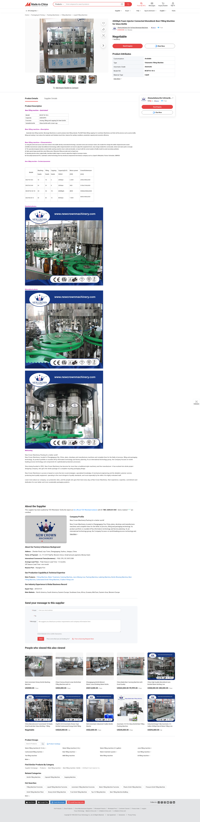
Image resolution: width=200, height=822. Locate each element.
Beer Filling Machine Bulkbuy (119, 792)
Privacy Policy (132, 815)
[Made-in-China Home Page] (36, 4)
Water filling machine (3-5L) (71, 748)
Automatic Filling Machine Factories (83, 787)
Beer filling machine (68, 752)
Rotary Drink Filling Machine (57, 792)
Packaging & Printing (38, 15)
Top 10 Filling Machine (98, 792)
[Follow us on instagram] (165, 802)
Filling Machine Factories (35, 787)
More (27, 796)
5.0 (150, 101)
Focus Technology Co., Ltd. (85, 815)
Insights (144, 808)
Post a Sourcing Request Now (83, 639)
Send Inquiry (127, 46)
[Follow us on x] (162, 802)
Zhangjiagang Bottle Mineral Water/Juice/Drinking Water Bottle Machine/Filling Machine (97, 684)
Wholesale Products (100, 808)
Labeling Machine (104, 577)
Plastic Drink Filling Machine (132, 787)
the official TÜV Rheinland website (85, 510)
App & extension (149, 11)
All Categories (32, 11)
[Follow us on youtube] (168, 802)
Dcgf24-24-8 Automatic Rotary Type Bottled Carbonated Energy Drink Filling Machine (68, 726)
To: (35, 616)
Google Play (43, 802)
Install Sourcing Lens (77, 802)
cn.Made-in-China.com (119, 811)
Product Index (135, 808)
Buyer (127, 11)
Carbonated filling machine (33, 752)
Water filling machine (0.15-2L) (35, 748)
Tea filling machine (31, 756)
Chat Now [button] (161, 46)
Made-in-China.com (91, 811)
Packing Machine (92, 577)
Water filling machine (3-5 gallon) (110, 748)
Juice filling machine (144, 748)
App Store (30, 802)
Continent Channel (124, 808)
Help (137, 11)
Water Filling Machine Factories (109, 787)
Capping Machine (70, 777)
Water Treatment (54, 577)
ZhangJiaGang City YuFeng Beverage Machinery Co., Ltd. (133, 28)
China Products (68, 808)
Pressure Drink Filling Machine (155, 787)
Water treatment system (108, 752)
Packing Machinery (53, 15)
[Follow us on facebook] (159, 802)
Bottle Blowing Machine (119, 577)
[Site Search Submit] (128, 4)
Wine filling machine (106, 756)
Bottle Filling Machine (33, 777)
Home (27, 15)
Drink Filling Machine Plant (35, 792)
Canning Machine (66, 577)
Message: (33, 621)
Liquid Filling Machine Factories (57, 787)
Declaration (122, 815)
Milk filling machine (68, 756)
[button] (122, 4)
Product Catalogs (54, 744)
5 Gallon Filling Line (67, 579)
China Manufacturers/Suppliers (83, 808)
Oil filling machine (143, 756)
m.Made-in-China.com (105, 811)
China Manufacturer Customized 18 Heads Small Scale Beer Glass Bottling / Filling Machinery (38, 726)
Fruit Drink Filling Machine (78, 792)
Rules (173, 11)
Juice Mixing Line (79, 577)
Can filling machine (144, 752)
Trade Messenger (58, 802)
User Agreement (111, 815)
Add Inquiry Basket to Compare (67, 88)
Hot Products (57, 808)
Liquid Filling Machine (80, 15)
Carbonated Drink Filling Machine (47, 579)
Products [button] (58, 4)
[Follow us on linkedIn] (174, 802)
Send (40, 639)
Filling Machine (66, 15)
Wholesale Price (112, 808)
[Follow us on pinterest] (171, 802)
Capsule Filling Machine (52, 777)
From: (34, 610)
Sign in (173, 5)
